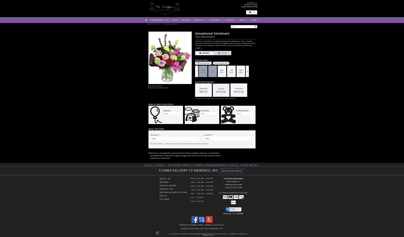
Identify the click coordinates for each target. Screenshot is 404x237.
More (254, 20)
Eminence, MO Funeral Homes (191, 225)
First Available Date (221, 63)
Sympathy (199, 20)
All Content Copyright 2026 (181, 234)
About (243, 20)
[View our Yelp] (209, 222)
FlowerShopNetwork (203, 234)
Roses (175, 20)
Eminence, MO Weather (190, 229)
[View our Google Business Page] (202, 222)
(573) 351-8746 (252, 7)
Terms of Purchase (238, 234)
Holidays (229, 20)
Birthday (186, 20)
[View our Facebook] (194, 222)
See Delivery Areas (232, 171)
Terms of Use (208, 235)
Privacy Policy (221, 234)
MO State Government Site (212, 229)
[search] (255, 26)
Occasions (214, 20)
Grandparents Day (159, 20)
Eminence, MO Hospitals (215, 225)
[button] (251, 12)
